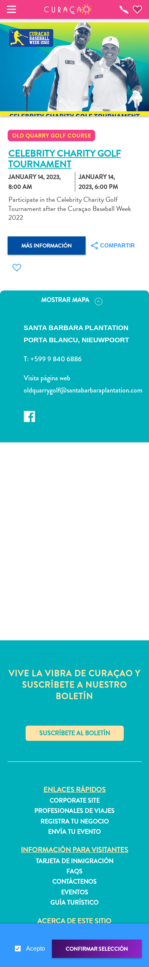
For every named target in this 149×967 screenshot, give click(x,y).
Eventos (74, 892)
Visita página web (47, 378)
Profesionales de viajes (74, 811)
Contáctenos (74, 882)
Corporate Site (75, 800)
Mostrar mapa (65, 299)
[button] (68, 9)
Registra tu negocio (74, 821)
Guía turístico (74, 902)
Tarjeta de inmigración (74, 861)
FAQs (74, 871)
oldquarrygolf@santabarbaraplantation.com (80, 390)
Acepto (35, 948)
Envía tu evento (74, 832)
